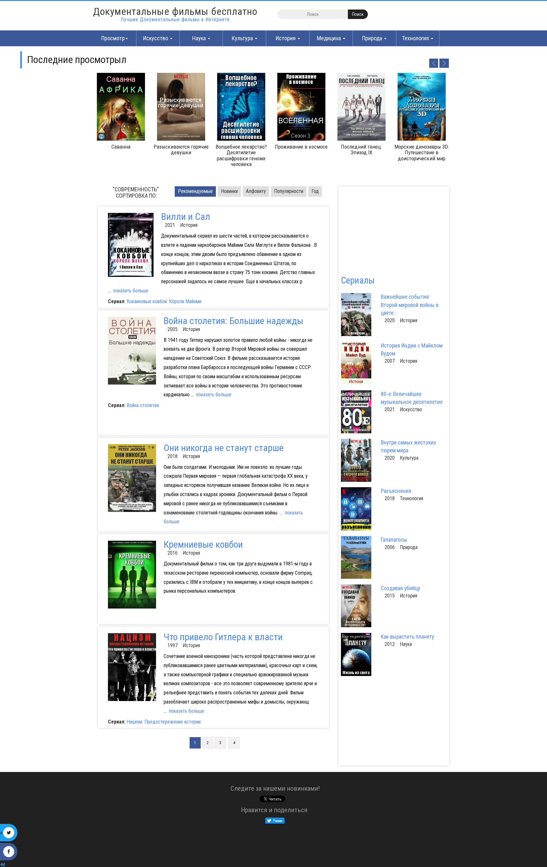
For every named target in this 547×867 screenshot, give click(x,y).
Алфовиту (256, 191)
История (286, 38)
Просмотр (113, 38)
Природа (372, 38)
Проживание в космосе (301, 146)
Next (444, 63)
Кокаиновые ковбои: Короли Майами (164, 301)
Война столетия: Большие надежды (233, 320)
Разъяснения (396, 491)
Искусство (156, 38)
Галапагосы (394, 540)
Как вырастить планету (407, 637)
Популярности (288, 191)
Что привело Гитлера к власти (223, 636)
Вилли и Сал (185, 216)
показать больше (130, 291)
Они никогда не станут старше (224, 447)
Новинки (229, 191)
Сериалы (357, 280)
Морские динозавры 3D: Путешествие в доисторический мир (421, 152)
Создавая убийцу (400, 588)
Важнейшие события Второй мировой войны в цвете (409, 305)
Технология (416, 38)
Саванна (120, 146)
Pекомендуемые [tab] (195, 191)
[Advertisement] (158, 424)
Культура (243, 38)
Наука (199, 38)
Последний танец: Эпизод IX (361, 149)
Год (315, 191)
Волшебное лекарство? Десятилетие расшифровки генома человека (241, 155)
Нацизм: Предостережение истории (164, 722)
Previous (433, 63)
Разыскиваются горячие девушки (181, 149)
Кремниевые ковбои (203, 544)
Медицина (329, 38)
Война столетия (143, 405)
